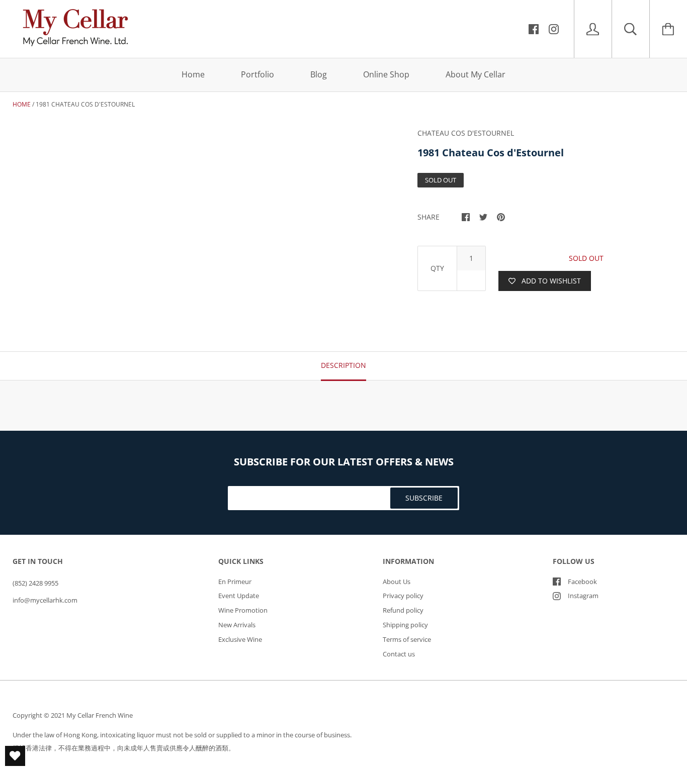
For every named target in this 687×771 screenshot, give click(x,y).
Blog (318, 74)
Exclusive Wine (240, 639)
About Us (396, 581)
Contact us (399, 653)
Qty (437, 268)
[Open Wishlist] (15, 756)
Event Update (238, 595)
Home (193, 74)
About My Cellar (475, 74)
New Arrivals (236, 624)
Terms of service (407, 639)
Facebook (582, 581)
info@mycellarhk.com (45, 600)
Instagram (583, 595)
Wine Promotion (243, 610)
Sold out (586, 258)
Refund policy (403, 610)
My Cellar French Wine (99, 715)
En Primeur (234, 581)
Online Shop (386, 74)
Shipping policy (405, 624)
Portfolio (257, 74)
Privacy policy (403, 595)
